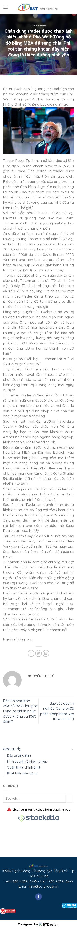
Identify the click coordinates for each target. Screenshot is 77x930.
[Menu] (5, 7)
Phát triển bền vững (22, 773)
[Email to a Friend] (46, 653)
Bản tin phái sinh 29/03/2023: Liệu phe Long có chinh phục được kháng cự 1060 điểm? (20, 711)
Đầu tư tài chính (19, 755)
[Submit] (70, 799)
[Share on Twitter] (38, 653)
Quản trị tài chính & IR (23, 767)
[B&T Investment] (38, 7)
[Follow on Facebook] (38, 896)
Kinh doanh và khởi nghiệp (27, 761)
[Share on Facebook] (31, 653)
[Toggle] (72, 749)
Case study (38, 25)
